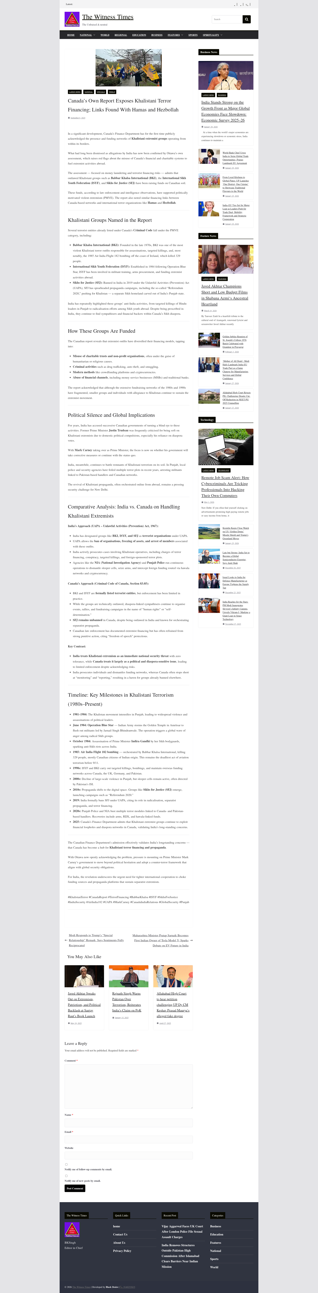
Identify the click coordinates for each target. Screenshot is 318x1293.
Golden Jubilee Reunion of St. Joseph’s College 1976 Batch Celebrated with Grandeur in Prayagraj (235, 341)
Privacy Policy (122, 1251)
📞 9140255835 (127, 1287)
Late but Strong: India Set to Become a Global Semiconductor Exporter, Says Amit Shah (236, 558)
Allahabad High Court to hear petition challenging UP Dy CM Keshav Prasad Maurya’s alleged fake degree (173, 1004)
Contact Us (120, 1234)
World (105, 35)
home (71, 35)
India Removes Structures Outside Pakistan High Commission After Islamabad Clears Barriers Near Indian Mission (180, 1256)
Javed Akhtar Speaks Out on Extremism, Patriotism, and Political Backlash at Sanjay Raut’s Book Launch (84, 1004)
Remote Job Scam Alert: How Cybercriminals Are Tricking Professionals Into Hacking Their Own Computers (225, 486)
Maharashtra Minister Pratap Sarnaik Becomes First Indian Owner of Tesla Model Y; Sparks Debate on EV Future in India (160, 940)
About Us (119, 1242)
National (86, 35)
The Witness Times (107, 16)
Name (69, 1115)
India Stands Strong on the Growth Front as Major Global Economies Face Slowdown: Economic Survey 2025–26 (225, 111)
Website (69, 1148)
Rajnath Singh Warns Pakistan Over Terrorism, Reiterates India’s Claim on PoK (126, 1001)
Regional (121, 35)
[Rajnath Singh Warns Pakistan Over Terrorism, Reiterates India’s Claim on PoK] (128, 968)
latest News (74, 92)
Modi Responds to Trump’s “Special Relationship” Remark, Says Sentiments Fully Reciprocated (96, 940)
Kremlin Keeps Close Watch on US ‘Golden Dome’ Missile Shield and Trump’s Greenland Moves (236, 533)
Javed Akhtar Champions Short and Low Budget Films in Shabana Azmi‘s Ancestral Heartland (224, 295)
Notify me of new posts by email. (83, 1181)
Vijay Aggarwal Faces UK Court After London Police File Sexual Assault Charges (182, 1231)
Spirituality (211, 35)
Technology (223, 470)
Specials (101, 92)
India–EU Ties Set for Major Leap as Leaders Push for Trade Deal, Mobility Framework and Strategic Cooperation (236, 212)
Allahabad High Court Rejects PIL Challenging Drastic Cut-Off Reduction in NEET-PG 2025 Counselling (237, 398)
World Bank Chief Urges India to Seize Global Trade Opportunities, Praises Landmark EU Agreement (235, 158)
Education (139, 35)
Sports (193, 35)
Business (156, 35)
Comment (71, 1060)
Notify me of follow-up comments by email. (88, 1169)
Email (69, 1132)
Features (174, 35)
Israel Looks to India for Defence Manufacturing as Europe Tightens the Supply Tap (236, 582)
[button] (93, 35)
